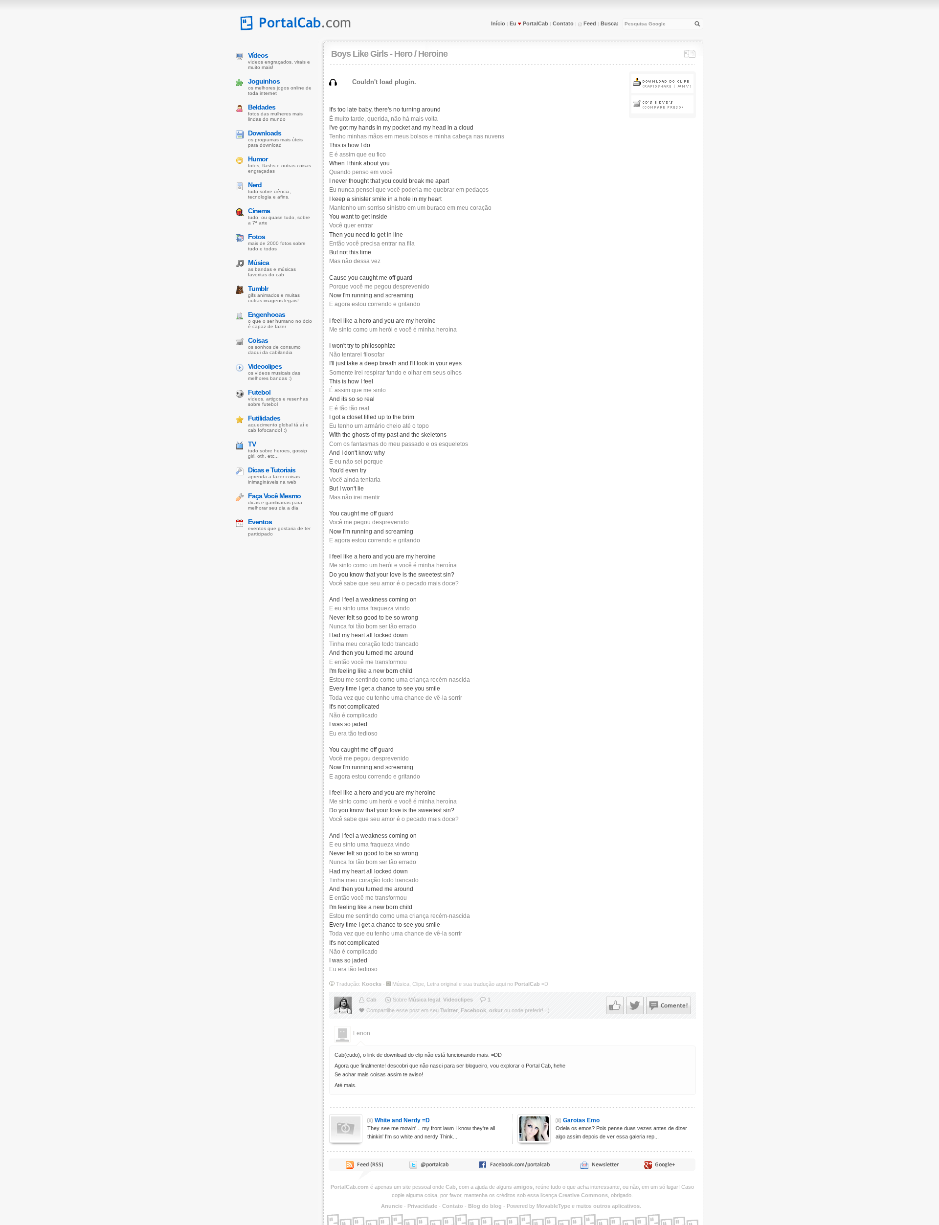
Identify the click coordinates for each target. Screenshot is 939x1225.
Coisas (258, 340)
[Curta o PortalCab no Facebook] (514, 1167)
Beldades (261, 107)
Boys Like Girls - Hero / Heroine (389, 54)
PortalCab (527, 984)
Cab (371, 999)
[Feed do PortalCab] (365, 1167)
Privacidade (422, 1206)
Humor (258, 159)
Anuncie (391, 1206)
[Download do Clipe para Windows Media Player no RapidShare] (662, 91)
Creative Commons (583, 1195)
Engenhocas (266, 314)
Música (258, 263)
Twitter (449, 1010)
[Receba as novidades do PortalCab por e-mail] (599, 1167)
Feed (589, 23)
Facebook (473, 1010)
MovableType (553, 1206)
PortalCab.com (350, 1187)
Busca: (610, 23)
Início (498, 23)
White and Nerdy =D (402, 1120)
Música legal (424, 999)
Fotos (256, 237)
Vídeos (258, 55)
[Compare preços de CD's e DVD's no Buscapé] (662, 111)
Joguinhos (264, 81)
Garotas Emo (581, 1120)
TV (252, 444)
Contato (563, 23)
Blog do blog (485, 1206)
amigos (523, 1187)
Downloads (264, 133)
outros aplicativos (616, 1206)
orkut (496, 1010)
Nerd (255, 185)
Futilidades (264, 418)
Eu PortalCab (529, 23)
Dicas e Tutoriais (271, 470)
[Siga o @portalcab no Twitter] (428, 1167)
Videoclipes (458, 999)
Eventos (260, 522)
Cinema (259, 211)
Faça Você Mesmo (274, 496)
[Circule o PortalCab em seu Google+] (662, 1167)
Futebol (259, 392)
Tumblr (258, 288)
